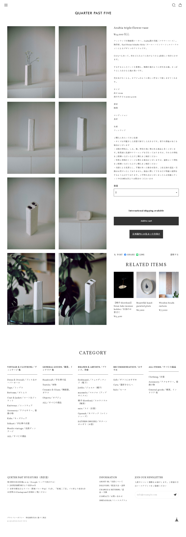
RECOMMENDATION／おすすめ (127, 368)
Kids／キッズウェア (17, 418)
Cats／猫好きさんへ (123, 384)
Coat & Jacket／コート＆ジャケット (21, 399)
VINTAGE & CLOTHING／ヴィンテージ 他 (22, 368)
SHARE (131, 254)
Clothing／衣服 (157, 377)
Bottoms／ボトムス (17, 392)
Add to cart (146, 221)
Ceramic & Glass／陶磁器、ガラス (57, 391)
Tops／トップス (15, 387)
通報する (174, 254)
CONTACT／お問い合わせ (111, 496)
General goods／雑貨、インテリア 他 (163, 391)
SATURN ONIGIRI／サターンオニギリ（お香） (92, 423)
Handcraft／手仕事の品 (54, 379)
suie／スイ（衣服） (87, 408)
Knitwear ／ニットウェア (20, 405)
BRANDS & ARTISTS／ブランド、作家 (92, 368)
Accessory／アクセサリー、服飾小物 (22, 412)
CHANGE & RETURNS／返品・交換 (111, 491)
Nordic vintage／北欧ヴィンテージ (21, 430)
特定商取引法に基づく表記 (36, 518)
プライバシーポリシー (15, 518)
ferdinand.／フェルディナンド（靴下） (92, 381)
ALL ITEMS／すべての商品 (162, 367)
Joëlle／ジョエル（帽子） (90, 387)
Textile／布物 (49, 384)
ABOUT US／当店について (111, 482)
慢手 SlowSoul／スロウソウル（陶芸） (92, 402)
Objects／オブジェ (52, 397)
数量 (116, 185)
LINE (141, 254)
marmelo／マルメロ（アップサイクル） (92, 394)
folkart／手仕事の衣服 (18, 423)
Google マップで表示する (42, 482)
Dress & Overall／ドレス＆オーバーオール (22, 381)
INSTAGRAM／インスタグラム (113, 500)
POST (120, 254)
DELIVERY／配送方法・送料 (112, 485)
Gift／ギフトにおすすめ (125, 379)
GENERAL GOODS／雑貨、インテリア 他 (58, 368)
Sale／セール (119, 389)
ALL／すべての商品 (16, 436)
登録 (175, 494)
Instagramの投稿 (25, 492)
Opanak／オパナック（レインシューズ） (93, 415)
